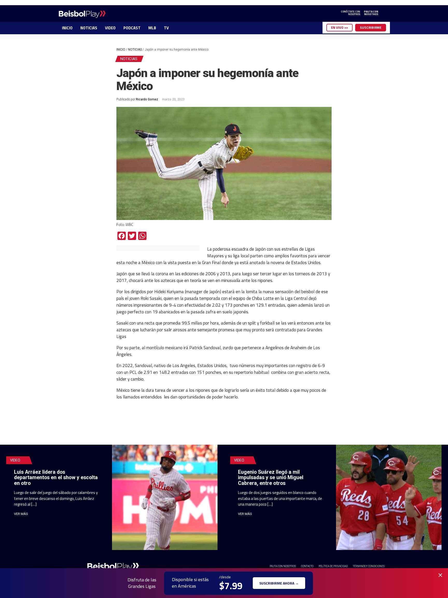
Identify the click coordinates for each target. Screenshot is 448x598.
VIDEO (110, 28)
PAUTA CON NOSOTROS (283, 566)
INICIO (67, 28)
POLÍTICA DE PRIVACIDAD (333, 566)
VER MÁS (21, 514)
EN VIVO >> (339, 27)
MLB (152, 28)
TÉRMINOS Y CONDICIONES (368, 566)
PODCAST (132, 28)
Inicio (120, 49)
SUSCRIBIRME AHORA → (279, 583)
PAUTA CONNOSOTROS (371, 13)
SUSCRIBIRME (370, 27)
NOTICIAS (88, 28)
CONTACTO (307, 566)
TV (166, 28)
